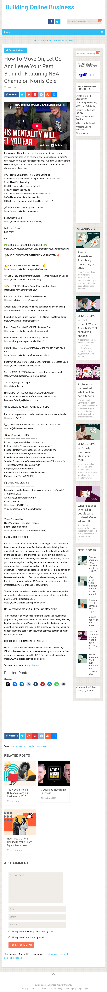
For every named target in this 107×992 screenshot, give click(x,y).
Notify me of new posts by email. (28, 937)
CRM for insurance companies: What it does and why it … (94, 640)
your (51, 746)
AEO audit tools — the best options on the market (92, 585)
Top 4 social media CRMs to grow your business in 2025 (17, 793)
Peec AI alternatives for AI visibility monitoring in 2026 (87, 260)
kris (25, 746)
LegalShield (86, 74)
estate (19, 746)
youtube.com (33, 665)
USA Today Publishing (86, 102)
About (23, 989)
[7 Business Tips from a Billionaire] (54, 773)
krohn (31, 746)
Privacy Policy (56, 989)
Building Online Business (40, 7)
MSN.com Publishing (86, 106)
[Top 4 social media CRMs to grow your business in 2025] (20, 773)
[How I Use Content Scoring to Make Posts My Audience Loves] (20, 822)
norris (39, 746)
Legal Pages (83, 989)
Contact (33, 989)
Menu (7, 32)
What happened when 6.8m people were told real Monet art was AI (87, 513)
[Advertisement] (37, 710)
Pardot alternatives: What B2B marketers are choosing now (94, 664)
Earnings (70, 989)
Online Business (17, 50)
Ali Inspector (82, 133)
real (45, 746)
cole (12, 746)
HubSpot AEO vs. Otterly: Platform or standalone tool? (86, 452)
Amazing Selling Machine (83, 128)
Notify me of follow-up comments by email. (33, 931)
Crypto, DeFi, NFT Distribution (84, 97)
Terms (43, 989)
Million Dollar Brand (85, 123)
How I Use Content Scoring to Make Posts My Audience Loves (19, 842)
